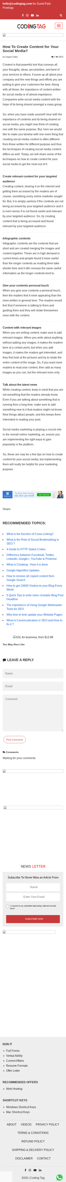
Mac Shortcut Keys (18, 1112)
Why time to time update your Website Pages (34, 614)
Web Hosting (14, 1088)
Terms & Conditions (33, 1132)
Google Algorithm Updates (23, 570)
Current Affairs (15, 1060)
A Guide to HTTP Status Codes (26, 549)
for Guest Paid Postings (27, 5)
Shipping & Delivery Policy (33, 1149)
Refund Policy (33, 1141)
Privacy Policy (47, 1124)
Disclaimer (24, 1158)
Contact (44, 1158)
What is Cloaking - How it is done (27, 564)
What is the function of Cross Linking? (30, 533)
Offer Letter (13, 1070)
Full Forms (13, 1050)
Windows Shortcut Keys (21, 1107)
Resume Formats (17, 1065)
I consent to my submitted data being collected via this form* (33, 907)
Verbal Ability (14, 1055)
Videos (26, 1124)
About (12, 1124)
